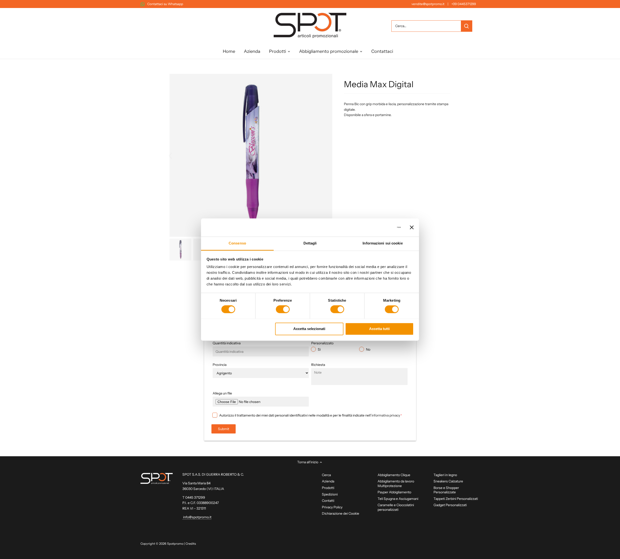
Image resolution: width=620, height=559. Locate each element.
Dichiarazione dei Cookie (340, 513)
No (368, 349)
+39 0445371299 (463, 4)
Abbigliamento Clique (394, 475)
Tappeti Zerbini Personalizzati (456, 498)
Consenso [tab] (237, 243)
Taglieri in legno (445, 475)
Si (319, 349)
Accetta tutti (379, 329)
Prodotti (328, 488)
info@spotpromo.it (196, 517)
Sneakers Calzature (448, 481)
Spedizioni (330, 494)
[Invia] (466, 26)
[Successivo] (325, 155)
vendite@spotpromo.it (427, 4)
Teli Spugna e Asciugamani (398, 498)
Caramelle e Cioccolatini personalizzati (396, 507)
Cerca (326, 475)
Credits (191, 543)
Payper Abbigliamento (394, 492)
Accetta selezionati (309, 329)
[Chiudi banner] (412, 227)
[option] (251, 155)
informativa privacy (386, 415)
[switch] (283, 309)
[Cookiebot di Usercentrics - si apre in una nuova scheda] (379, 227)
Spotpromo (175, 543)
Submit (223, 429)
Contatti (328, 500)
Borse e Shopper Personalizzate (446, 490)
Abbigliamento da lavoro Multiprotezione (396, 483)
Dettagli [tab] (310, 243)
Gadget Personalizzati (450, 505)
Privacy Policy (332, 507)
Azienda (328, 481)
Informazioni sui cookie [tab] (383, 243)
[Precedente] (177, 155)
